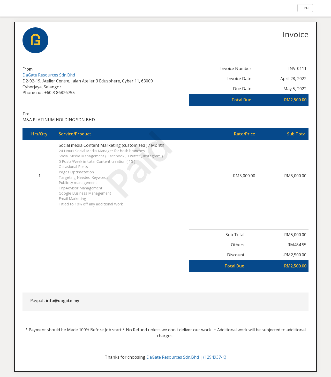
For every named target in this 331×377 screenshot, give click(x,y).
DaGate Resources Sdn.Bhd (48, 75)
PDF (307, 8)
